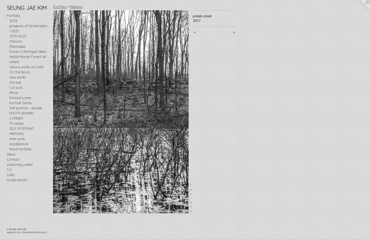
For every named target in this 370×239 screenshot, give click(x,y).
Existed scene (20, 98)
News (11, 154)
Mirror (14, 93)
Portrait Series (20, 103)
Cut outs (16, 87)
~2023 (14, 31)
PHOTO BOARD (21, 113)
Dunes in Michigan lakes (27, 51)
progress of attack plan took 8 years (29, 26)
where (14, 62)
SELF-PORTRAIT (21, 128)
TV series (16, 123)
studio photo (17, 180)
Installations (18, 144)
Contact (13, 159)
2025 (13, 21)
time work (17, 139)
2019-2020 (17, 36)
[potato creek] (121, 111)
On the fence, (19, 72)
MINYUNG (16, 134)
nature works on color (26, 67)
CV (9, 170)
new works (17, 77)
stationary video (20, 164)
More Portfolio (20, 149)
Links (11, 175)
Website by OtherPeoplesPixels (27, 232)
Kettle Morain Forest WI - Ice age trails (29, 57)
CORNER (16, 118)
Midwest (15, 41)
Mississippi (17, 46)
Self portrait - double (25, 108)
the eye (15, 82)
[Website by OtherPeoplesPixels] (361, 8)
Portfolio (13, 15)
